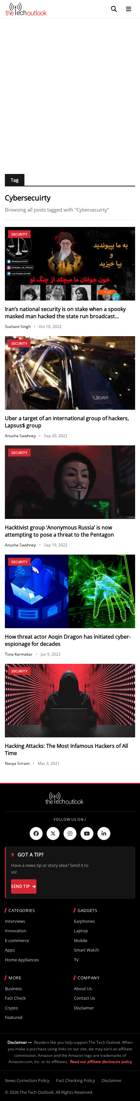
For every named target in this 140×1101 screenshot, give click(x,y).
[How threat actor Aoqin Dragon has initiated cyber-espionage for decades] (70, 591)
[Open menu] (128, 9)
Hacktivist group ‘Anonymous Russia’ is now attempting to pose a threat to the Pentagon (59, 531)
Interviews (15, 921)
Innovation (15, 931)
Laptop (81, 931)
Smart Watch (86, 950)
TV (76, 960)
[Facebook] (36, 833)
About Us (83, 988)
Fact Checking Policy (75, 1080)
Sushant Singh (18, 326)
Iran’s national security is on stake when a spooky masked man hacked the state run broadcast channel (65, 316)
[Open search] (113, 9)
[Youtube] (86, 833)
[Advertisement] (70, 92)
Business (13, 988)
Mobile (80, 940)
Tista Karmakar (19, 654)
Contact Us (84, 998)
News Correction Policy (27, 1080)
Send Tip (20, 886)
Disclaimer (84, 1008)
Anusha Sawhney (20, 436)
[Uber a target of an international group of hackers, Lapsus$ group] (70, 373)
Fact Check (15, 998)
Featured (13, 1017)
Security (19, 234)
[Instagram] (70, 833)
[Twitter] (53, 833)
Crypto (11, 1008)
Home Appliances (22, 960)
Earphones (84, 921)
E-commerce (17, 940)
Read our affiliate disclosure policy (101, 1061)
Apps (10, 950)
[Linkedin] (103, 833)
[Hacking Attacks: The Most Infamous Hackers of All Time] (70, 700)
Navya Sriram (17, 763)
